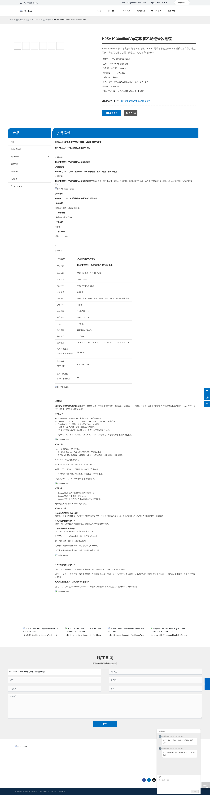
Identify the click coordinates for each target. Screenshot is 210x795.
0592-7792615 (23, 757)
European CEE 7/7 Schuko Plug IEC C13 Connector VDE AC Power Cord (169, 636)
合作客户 (54, 757)
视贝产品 (19, 20)
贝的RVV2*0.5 (92, 764)
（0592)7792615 (152, 755)
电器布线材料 (117, 753)
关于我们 (54, 753)
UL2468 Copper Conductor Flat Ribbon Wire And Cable (126, 636)
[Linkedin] (149, 780)
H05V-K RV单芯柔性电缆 (41, 20)
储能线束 (90, 760)
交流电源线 (91, 757)
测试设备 (54, 767)
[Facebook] (144, 780)
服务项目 (54, 760)
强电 (27, 20)
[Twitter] (154, 780)
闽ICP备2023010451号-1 (48, 791)
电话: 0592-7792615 (159, 3)
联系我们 (54, 764)
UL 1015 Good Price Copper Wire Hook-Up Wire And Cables (41, 636)
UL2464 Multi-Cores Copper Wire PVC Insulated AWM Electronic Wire (84, 636)
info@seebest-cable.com (135, 100)
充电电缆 (115, 757)
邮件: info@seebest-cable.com (134, 3)
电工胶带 (115, 760)
